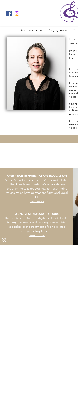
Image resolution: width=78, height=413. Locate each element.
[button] (3, 240)
